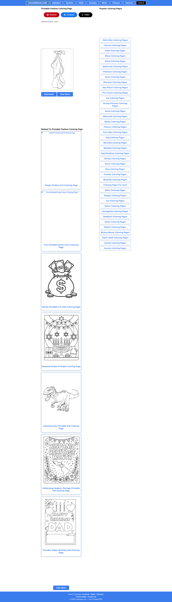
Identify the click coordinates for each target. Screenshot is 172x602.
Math (81, 3)
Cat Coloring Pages (115, 98)
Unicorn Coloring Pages (115, 45)
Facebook (70, 15)
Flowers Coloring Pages (115, 127)
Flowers (116, 3)
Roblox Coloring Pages (115, 227)
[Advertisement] (56, 35)
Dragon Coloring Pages (115, 195)
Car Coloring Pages (115, 201)
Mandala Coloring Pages (115, 148)
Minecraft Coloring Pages (115, 116)
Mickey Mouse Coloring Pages (115, 232)
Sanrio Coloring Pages (115, 206)
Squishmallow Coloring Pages (115, 153)
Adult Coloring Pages (115, 51)
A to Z (141, 3)
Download (49, 94)
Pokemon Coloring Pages (115, 72)
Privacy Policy (81, 597)
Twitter (86, 15)
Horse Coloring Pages (115, 164)
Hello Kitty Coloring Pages (115, 40)
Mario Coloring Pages (115, 190)
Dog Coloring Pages (115, 137)
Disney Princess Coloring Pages (115, 104)
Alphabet (56, 3)
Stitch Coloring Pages (115, 61)
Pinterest (53, 15)
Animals (93, 3)
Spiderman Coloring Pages (115, 66)
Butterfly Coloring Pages (115, 180)
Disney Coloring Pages (115, 158)
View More (65, 94)
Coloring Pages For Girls (115, 185)
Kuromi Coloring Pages (115, 248)
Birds (104, 3)
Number (69, 3)
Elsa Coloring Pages (115, 169)
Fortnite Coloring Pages (115, 174)
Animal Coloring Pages (115, 243)
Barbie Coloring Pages (115, 122)
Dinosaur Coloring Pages (115, 82)
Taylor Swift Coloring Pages (115, 238)
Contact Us (92, 597)
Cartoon (129, 3)
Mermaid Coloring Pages (115, 143)
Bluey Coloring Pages (115, 56)
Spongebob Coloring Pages (115, 211)
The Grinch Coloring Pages (115, 93)
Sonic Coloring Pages (115, 77)
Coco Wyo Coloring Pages (115, 132)
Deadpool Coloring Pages (115, 216)
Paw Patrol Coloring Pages (115, 87)
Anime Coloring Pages (115, 222)
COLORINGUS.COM (37, 3)
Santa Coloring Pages (115, 111)
